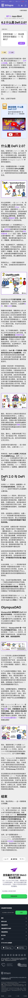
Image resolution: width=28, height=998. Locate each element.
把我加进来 (14, 896)
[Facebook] (11, 955)
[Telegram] (5, 955)
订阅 (21, 912)
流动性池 (7, 229)
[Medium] (16, 955)
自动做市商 (19, 335)
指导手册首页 (23, 10)
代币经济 (10, 841)
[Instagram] (19, 955)
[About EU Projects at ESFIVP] (7, 964)
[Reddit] (22, 955)
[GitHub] (25, 955)
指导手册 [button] (15, 859)
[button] (21, 5)
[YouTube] (8, 955)
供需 (18, 425)
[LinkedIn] (13, 955)
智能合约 (12, 218)
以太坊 (9, 306)
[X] (2, 955)
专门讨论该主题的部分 (9, 718)
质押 (5, 709)
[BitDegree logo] (6, 973)
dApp (17, 207)
